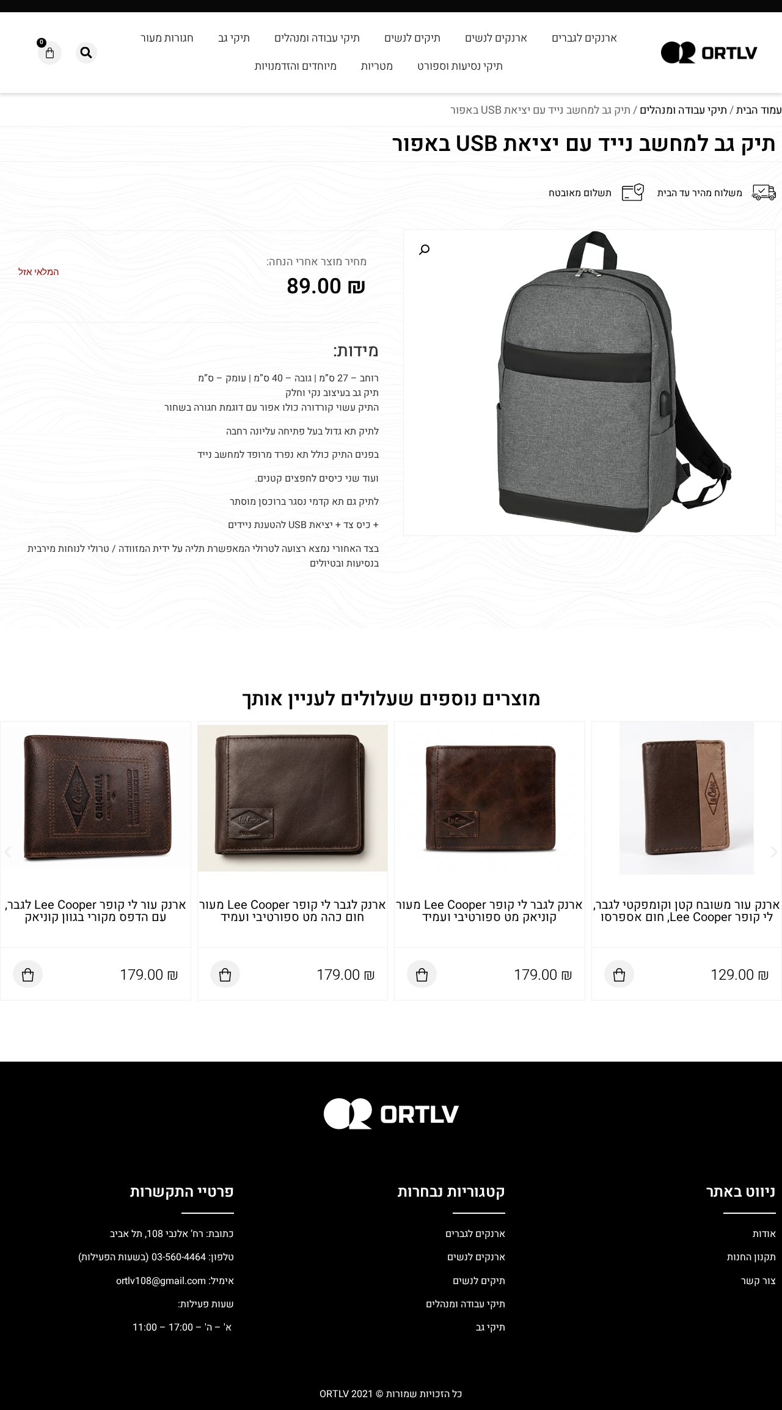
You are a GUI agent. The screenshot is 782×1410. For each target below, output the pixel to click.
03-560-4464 (179, 1257)
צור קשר (757, 1281)
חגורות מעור (167, 38)
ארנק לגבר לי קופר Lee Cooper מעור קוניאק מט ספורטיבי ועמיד (686, 911)
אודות (764, 1234)
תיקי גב (234, 38)
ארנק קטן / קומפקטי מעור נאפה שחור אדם (96, 899)
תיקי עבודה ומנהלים (317, 38)
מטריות (377, 66)
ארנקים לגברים (584, 38)
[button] (86, 53)
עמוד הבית (759, 110)
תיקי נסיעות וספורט (460, 66)
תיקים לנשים (412, 38)
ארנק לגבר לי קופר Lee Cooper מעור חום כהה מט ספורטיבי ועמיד (489, 911)
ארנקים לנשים (496, 38)
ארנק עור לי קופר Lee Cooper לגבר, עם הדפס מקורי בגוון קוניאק (292, 911)
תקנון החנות (750, 1257)
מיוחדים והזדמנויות (296, 66)
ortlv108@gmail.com (161, 1281)
